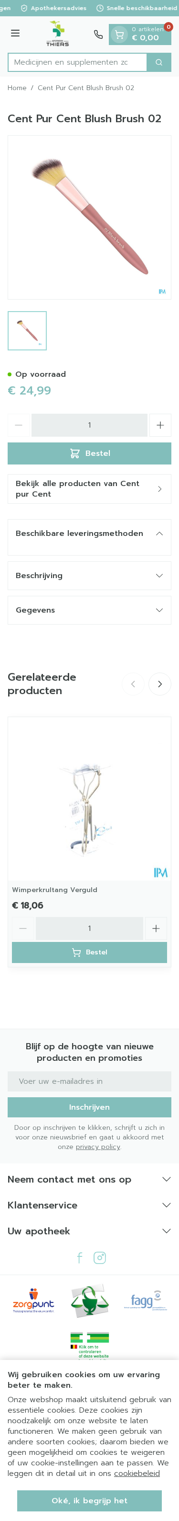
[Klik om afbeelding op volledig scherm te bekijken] (89, 217)
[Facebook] (80, 1258)
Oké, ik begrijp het (89, 1501)
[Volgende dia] (159, 684)
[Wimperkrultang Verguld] (89, 799)
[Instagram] (100, 1258)
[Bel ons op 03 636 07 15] (98, 34)
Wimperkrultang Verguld (54, 890)
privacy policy (98, 1147)
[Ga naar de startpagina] (58, 34)
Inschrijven (89, 1107)
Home (17, 88)
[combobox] (77, 62)
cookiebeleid (137, 1473)
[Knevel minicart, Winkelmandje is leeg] (119, 34)
